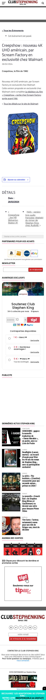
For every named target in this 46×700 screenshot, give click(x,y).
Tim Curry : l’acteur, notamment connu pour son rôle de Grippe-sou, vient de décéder (31, 524)
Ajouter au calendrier (16, 179)
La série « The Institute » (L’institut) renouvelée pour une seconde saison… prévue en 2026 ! (31, 481)
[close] (44, 688)
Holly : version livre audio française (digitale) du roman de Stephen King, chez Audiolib (34, 218)
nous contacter (23, 660)
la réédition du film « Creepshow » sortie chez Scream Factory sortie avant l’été (22, 95)
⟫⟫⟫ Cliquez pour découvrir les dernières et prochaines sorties (20, 561)
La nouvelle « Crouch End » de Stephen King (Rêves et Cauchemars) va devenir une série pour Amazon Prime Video (31, 503)
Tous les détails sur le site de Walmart (21, 103)
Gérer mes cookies (23, 689)
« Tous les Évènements (13, 30)
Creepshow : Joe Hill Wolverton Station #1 (13, 218)
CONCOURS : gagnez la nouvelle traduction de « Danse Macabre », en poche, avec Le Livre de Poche (31, 437)
